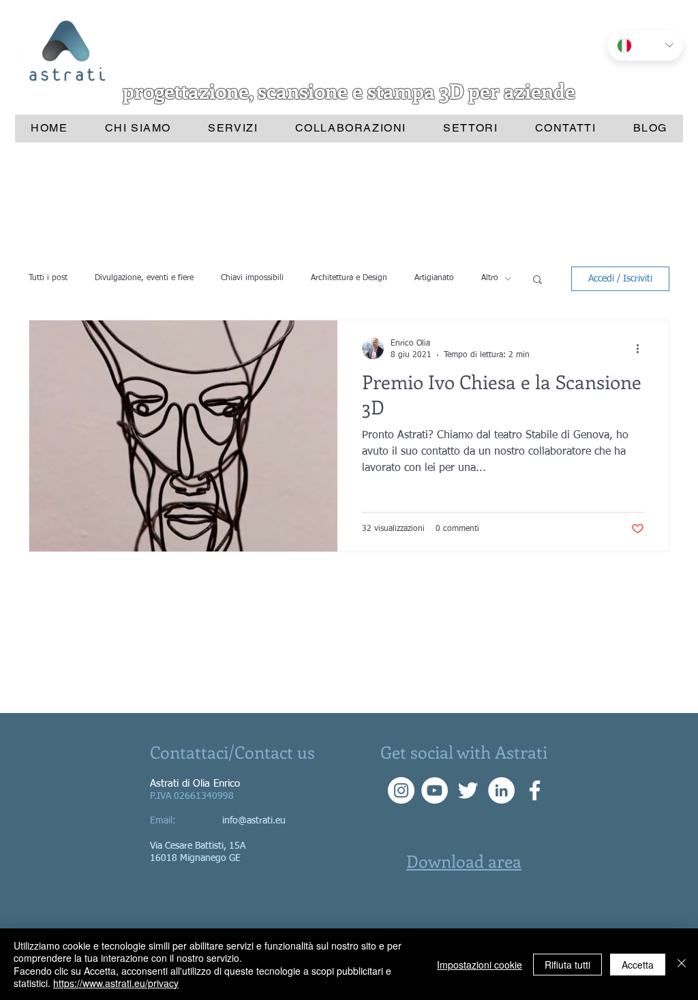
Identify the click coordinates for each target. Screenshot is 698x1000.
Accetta (638, 964)
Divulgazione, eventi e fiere (144, 278)
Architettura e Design (349, 278)
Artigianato (434, 278)
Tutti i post (48, 278)
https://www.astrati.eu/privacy (116, 983)
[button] (537, 280)
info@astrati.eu (254, 820)
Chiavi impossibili (252, 278)
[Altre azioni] (642, 348)
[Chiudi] (681, 964)
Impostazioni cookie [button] (479, 964)
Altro (489, 278)
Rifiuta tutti (567, 964)
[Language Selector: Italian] (645, 45)
